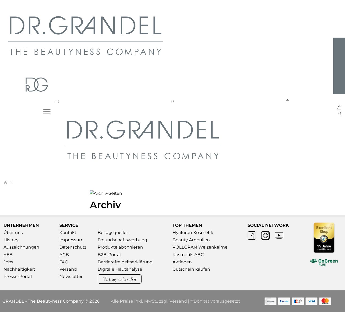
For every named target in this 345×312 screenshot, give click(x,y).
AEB (8, 254)
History (11, 239)
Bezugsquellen (113, 232)
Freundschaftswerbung (122, 239)
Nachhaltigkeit (19, 269)
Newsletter (71, 276)
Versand (68, 269)
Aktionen (182, 262)
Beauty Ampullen (191, 239)
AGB (64, 254)
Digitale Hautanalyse (120, 269)
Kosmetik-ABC (188, 254)
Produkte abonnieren (120, 247)
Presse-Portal (18, 276)
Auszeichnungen (21, 247)
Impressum (71, 239)
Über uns (13, 232)
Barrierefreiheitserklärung (125, 262)
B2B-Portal (109, 254)
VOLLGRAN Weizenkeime (199, 247)
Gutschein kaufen (191, 269)
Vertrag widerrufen (119, 279)
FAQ (63, 262)
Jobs (8, 262)
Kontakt (67, 232)
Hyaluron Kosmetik (192, 232)
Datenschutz (72, 247)
